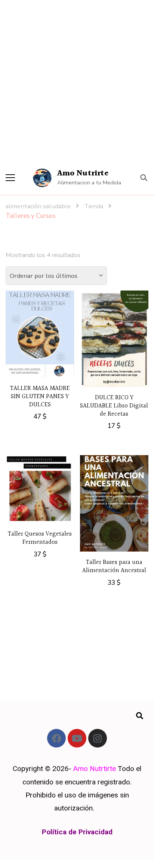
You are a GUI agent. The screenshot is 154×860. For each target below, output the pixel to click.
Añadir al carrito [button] (40, 337)
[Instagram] (97, 738)
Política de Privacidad (77, 832)
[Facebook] (56, 738)
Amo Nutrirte (82, 173)
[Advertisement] (77, 80)
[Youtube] (77, 738)
